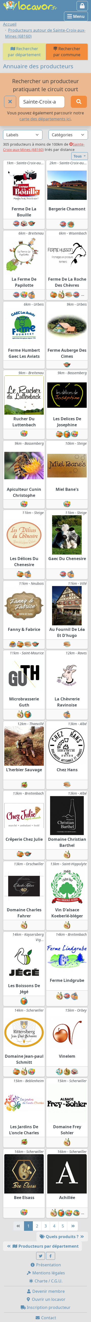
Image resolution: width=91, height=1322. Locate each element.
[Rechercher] (79, 102)
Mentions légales (48, 1273)
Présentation (48, 1265)
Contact (48, 1317)
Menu (78, 16)
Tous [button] (78, 156)
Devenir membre (48, 1291)
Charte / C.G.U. (48, 1281)
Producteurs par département (48, 1246)
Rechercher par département (24, 51)
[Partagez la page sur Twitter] (40, 1256)
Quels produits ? (62, 1236)
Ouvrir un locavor (48, 1299)
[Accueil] (30, 5)
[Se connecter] (82, 6)
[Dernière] (72, 1226)
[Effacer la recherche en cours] (10, 102)
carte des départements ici (45, 119)
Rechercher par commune (66, 51)
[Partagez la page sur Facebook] (50, 1256)
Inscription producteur (48, 1307)
